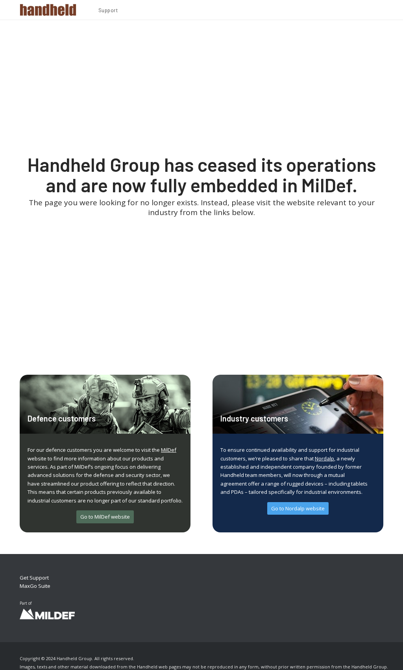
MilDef (168, 449)
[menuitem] (108, 11)
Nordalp (324, 458)
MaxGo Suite (35, 585)
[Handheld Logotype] (48, 10)
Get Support (34, 577)
